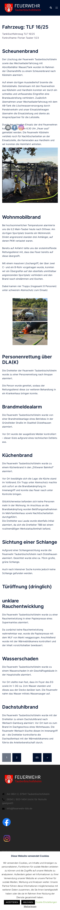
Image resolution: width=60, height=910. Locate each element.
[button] (51, 8)
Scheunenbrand (20, 51)
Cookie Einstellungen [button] (46, 902)
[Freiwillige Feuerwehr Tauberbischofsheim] (23, 7)
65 (37, 757)
